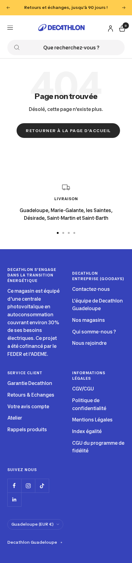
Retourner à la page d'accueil (68, 130)
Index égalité (87, 431)
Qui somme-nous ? (94, 332)
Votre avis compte (28, 406)
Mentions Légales (92, 420)
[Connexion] (109, 27)
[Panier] (121, 27)
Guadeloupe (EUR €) (32, 524)
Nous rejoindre (89, 343)
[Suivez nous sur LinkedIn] (14, 499)
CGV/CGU (83, 389)
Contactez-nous (91, 289)
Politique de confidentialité (89, 404)
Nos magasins (88, 320)
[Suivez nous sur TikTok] (42, 486)
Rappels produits (27, 429)
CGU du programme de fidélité (98, 447)
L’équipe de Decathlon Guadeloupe (97, 305)
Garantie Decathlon (29, 383)
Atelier (14, 418)
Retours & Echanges (30, 395)
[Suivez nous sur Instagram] (28, 486)
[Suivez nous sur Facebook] (14, 486)
